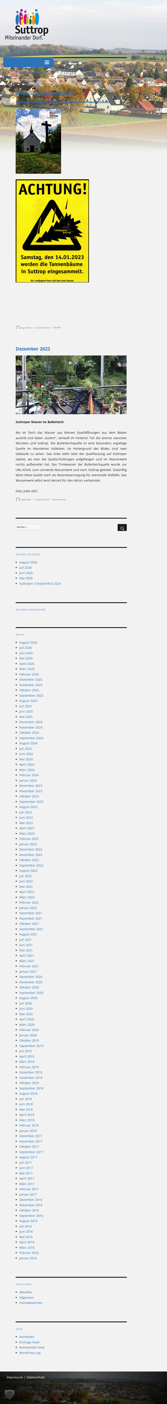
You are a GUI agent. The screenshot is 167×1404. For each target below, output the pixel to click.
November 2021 (30, 918)
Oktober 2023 (29, 796)
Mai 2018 (26, 1109)
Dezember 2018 (30, 1072)
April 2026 (26, 664)
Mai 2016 (26, 1237)
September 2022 (31, 865)
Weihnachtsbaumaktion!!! (45, 93)
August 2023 (28, 807)
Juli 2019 (25, 1051)
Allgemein (26, 1297)
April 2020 (26, 1019)
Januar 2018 (28, 1131)
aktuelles (57, 327)
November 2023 (30, 791)
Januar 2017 (28, 1194)
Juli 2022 (25, 876)
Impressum (15, 1377)
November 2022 (30, 855)
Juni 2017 (26, 1168)
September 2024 (31, 738)
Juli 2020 (25, 1003)
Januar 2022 (28, 908)
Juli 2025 (25, 706)
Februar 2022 (29, 902)
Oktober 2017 (29, 1146)
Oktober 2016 (29, 1210)
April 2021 (26, 955)
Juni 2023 (26, 817)
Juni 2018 (26, 1104)
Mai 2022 (26, 887)
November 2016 (30, 1205)
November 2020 (30, 982)
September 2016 (31, 1216)
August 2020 (28, 998)
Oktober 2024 (29, 732)
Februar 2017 (29, 1189)
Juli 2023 (25, 812)
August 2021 (28, 934)
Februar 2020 (29, 1030)
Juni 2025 (26, 711)
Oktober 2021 (29, 924)
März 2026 (27, 669)
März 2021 (27, 961)
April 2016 (26, 1242)
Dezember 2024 (30, 722)
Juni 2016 (26, 1231)
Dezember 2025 (30, 679)
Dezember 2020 (30, 977)
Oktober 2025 (29, 690)
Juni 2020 (26, 1008)
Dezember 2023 (30, 786)
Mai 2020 (26, 1014)
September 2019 (31, 1046)
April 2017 (26, 1178)
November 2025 (30, 685)
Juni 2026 (26, 573)
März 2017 (27, 1184)
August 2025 (28, 701)
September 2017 (31, 1152)
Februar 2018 (29, 1125)
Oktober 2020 (29, 987)
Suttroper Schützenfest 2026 (40, 583)
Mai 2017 (26, 1173)
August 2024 (28, 743)
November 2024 (30, 727)
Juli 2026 (25, 567)
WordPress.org (30, 1353)
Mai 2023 (26, 823)
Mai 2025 (26, 717)
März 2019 (27, 1062)
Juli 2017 (25, 1163)
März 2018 (27, 1120)
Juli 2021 (25, 940)
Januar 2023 (28, 844)
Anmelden (26, 1337)
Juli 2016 (25, 1226)
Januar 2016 (28, 1258)
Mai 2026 (26, 578)
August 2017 (28, 1157)
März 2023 (27, 833)
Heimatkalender (59, 499)
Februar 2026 (29, 674)
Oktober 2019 (29, 1040)
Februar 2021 (29, 966)
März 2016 (27, 1247)
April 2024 (26, 764)
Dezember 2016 (30, 1200)
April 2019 (26, 1056)
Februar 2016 (29, 1253)
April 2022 (26, 892)
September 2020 (31, 993)
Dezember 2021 (30, 913)
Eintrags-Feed (29, 1342)
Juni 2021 (26, 945)
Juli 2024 (25, 749)
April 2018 (26, 1115)
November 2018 (30, 1078)
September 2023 (31, 802)
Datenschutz (36, 1377)
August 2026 (28, 562)
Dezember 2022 (33, 349)
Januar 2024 (28, 780)
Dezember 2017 (30, 1136)
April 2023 (26, 828)
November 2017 (30, 1141)
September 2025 (31, 695)
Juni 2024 (26, 754)
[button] (9, 1394)
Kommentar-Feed (32, 1347)
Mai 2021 (26, 950)
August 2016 (28, 1221)
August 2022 (28, 870)
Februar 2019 (29, 1067)
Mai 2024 (26, 759)
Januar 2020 (28, 1035)
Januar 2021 (28, 971)
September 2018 (31, 1088)
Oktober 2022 (29, 860)
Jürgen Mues (26, 327)
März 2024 (27, 770)
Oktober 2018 (29, 1083)
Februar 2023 (29, 839)
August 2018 (28, 1093)
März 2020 (27, 1025)
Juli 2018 (25, 1099)
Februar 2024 (29, 775)
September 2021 (31, 929)
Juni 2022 (26, 881)
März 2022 (27, 897)
